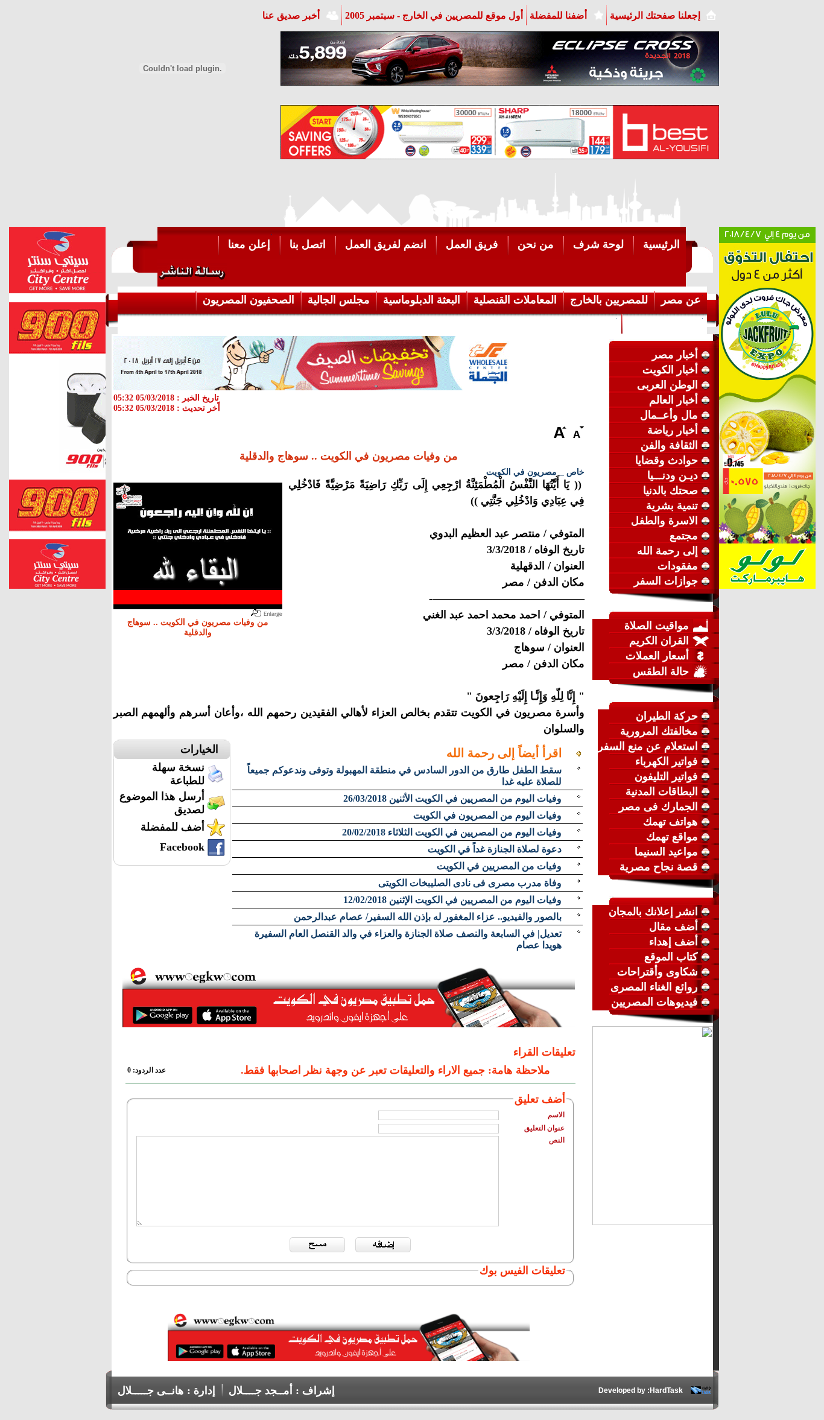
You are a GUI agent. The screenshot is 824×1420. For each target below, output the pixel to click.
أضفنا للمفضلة (558, 15)
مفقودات (678, 566)
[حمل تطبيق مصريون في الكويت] (349, 1357)
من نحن (536, 244)
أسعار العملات (657, 656)
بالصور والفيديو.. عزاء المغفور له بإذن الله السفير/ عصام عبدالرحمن (428, 916)
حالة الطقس (661, 671)
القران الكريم (659, 641)
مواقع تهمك (672, 837)
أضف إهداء (673, 942)
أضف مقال (673, 927)
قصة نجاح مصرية (659, 867)
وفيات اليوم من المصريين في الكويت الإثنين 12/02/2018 (452, 900)
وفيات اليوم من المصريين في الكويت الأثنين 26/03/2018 (452, 798)
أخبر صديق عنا (291, 15)
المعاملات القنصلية (515, 300)
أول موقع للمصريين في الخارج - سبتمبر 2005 (434, 15)
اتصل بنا (308, 244)
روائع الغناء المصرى (654, 987)
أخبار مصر (675, 355)
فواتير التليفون (666, 776)
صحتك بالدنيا (670, 490)
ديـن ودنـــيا (672, 475)
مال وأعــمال (669, 415)
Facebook (182, 847)
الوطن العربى (667, 385)
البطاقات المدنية (662, 791)
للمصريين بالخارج (609, 300)
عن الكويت (590, 323)
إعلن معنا (249, 244)
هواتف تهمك (670, 822)
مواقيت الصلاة (656, 626)
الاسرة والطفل (664, 521)
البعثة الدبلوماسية (421, 300)
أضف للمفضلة (172, 827)
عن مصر (681, 300)
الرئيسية (661, 244)
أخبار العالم (673, 400)
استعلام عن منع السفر (648, 746)
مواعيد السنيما (666, 852)
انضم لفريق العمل (385, 244)
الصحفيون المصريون (248, 300)
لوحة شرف (598, 244)
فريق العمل (472, 244)
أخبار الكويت (670, 370)
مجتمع (684, 536)
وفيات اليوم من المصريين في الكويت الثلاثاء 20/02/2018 (452, 832)
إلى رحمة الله (667, 551)
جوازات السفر (666, 581)
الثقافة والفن (669, 445)
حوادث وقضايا (666, 460)
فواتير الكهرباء (666, 761)
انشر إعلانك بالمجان (653, 911)
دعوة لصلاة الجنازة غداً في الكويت (495, 849)
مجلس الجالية (339, 300)
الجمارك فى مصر (658, 806)
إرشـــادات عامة (665, 323)
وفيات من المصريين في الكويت (499, 866)
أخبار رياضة (672, 430)
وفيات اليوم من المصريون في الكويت (487, 815)
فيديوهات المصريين (654, 1002)
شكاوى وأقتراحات (657, 972)
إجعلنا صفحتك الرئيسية (655, 15)
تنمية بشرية (672, 505)
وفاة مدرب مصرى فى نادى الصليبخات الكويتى (470, 883)
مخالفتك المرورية (659, 731)
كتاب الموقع (671, 957)
